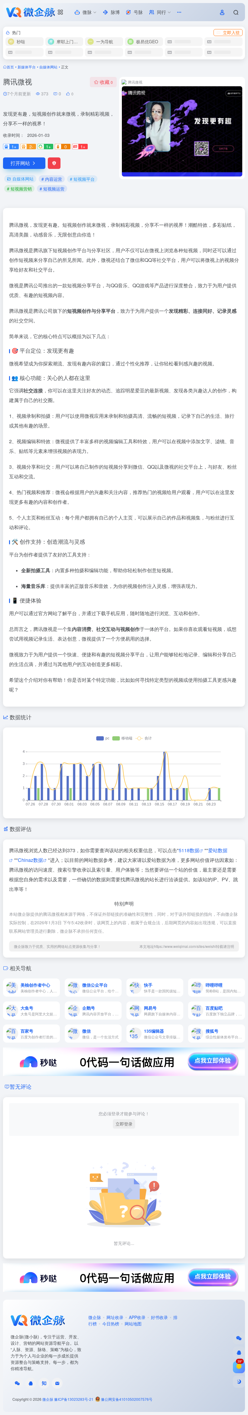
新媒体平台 (27, 66)
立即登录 (124, 1124)
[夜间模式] (239, 1382)
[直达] (56, 987)
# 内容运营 (51, 179)
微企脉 (94, 1317)
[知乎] (43, 1383)
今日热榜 (110, 1324)
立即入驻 (231, 32)
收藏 (106, 81)
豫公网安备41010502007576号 (126, 1399)
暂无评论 (20, 1086)
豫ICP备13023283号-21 (73, 1399)
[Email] (57, 1383)
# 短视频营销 (19, 189)
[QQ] (30, 1383)
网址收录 (114, 1317)
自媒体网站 (48, 66)
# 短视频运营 (52, 189)
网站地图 (133, 1324)
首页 (10, 66)
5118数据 (189, 850)
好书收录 (159, 1317)
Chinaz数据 (30, 859)
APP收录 (137, 1317)
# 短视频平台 (82, 179)
